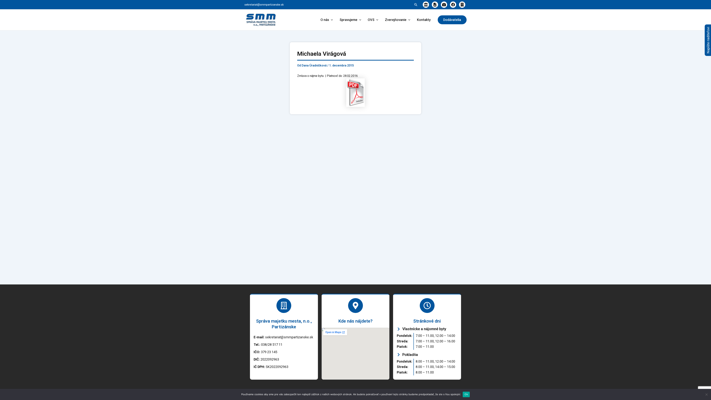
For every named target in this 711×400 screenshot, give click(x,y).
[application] (331, 19)
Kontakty (424, 20)
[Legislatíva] (426, 4)
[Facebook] (453, 4)
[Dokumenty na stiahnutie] (435, 4)
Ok (466, 394)
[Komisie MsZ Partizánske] (462, 4)
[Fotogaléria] (444, 4)
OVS (371, 20)
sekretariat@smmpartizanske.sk (264, 4)
